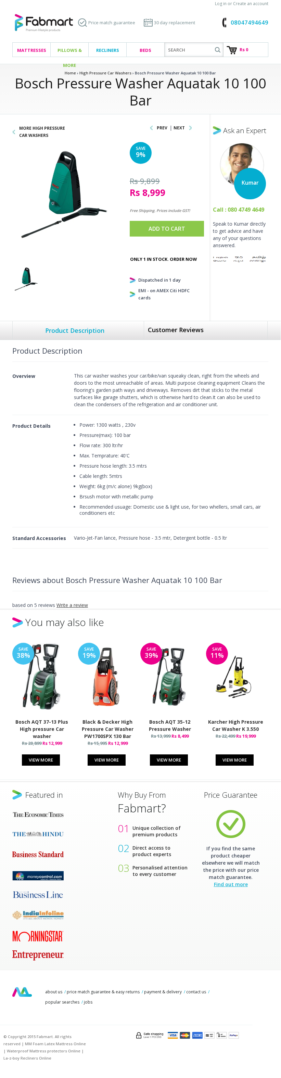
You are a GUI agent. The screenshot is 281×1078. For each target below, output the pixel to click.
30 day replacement (174, 22)
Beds (145, 50)
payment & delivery (163, 992)
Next (179, 128)
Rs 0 (244, 49)
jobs (88, 1002)
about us (53, 992)
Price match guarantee (111, 22)
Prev (162, 128)
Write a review (72, 605)
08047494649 (249, 22)
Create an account (250, 3)
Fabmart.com (43, 23)
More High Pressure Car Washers (42, 131)
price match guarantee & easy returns (103, 992)
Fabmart (22, 992)
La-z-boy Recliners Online (27, 1058)
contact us (196, 992)
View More (41, 760)
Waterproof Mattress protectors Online (43, 1050)
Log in (221, 3)
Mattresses (31, 50)
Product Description (74, 330)
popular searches (62, 1002)
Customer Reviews (176, 330)
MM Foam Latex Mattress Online (55, 1043)
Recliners (107, 50)
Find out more (231, 884)
